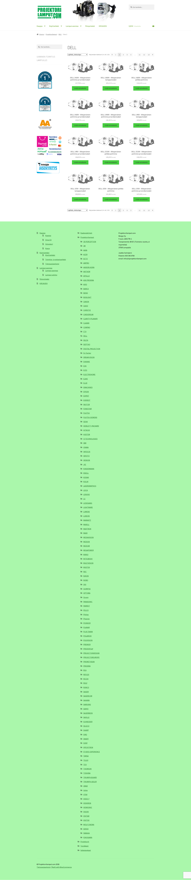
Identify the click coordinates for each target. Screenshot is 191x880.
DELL (60, 34)
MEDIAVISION (88, 537)
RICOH (85, 679)
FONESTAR (87, 409)
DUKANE (86, 361)
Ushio (85, 790)
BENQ (85, 293)
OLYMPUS (87, 589)
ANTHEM (86, 271)
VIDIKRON (87, 803)
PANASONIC (87, 602)
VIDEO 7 (86, 799)
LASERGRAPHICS (89, 486)
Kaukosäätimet (86, 233)
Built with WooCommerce (62, 867)
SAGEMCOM (87, 696)
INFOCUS (86, 452)
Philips (86, 614)
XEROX (85, 829)
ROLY (85, 683)
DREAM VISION (89, 357)
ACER (85, 254)
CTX (84, 331)
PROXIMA (87, 666)
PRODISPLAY (88, 649)
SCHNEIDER (87, 722)
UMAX (85, 786)
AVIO (85, 284)
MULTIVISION (88, 563)
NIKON (86, 576)
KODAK (86, 477)
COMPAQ (86, 327)
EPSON (86, 392)
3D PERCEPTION (89, 242)
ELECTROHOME (89, 374)
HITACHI (86, 430)
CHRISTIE (87, 310)
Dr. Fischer (87, 353)
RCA (84, 670)
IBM (84, 443)
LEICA (85, 490)
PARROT (86, 606)
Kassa (47, 248)
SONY (85, 743)
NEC (85, 572)
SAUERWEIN (88, 713)
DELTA (85, 340)
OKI (84, 584)
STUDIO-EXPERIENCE (91, 752)
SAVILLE (86, 717)
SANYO (85, 709)
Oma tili (48, 240)
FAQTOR (86, 404)
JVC (84, 464)
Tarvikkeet (84, 846)
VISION (86, 812)
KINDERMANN (88, 469)
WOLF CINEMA (88, 824)
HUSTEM (86, 434)
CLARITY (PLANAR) (90, 319)
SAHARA (86, 700)
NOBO (85, 580)
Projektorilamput (51, 34)
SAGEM (86, 692)
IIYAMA (86, 447)
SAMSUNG (87, 704)
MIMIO (85, 554)
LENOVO (86, 494)
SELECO (86, 726)
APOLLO (86, 276)
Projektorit (84, 842)
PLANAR (86, 627)
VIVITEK (86, 820)
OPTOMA (86, 593)
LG (84, 499)
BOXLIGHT (87, 297)
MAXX (85, 533)
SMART (86, 739)
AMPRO (86, 263)
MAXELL (86, 524)
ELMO (85, 379)
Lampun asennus (72, 26)
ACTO (85, 259)
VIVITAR (86, 816)
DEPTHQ (86, 344)
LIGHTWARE (88, 507)
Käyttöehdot (54, 26)
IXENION (86, 460)
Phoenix (86, 619)
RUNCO (86, 687)
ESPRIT (86, 396)
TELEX (85, 760)
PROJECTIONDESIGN (91, 653)
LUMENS (86, 512)
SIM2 (85, 734)
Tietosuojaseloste (52, 264)
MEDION (86, 542)
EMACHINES (88, 387)
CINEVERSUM (88, 314)
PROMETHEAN (89, 662)
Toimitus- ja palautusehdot (55, 259)
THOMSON (87, 769)
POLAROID (87, 636)
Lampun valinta (51, 275)
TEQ (85, 764)
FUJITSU (86, 413)
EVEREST (86, 400)
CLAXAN (86, 323)
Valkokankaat (85, 850)
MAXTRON (87, 529)
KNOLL (86, 473)
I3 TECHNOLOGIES (90, 439)
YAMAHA (86, 833)
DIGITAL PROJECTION (91, 349)
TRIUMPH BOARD (90, 777)
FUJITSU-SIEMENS (90, 417)
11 (139, 55)
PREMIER (87, 644)
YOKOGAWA (87, 837)
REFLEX (86, 674)
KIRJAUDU (103, 26)
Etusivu (41, 34)
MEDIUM (86, 546)
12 (144, 55)
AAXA (85, 250)
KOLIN (85, 481)
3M (84, 246)
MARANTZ (87, 520)
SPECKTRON (88, 747)
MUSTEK (86, 567)
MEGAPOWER (88, 550)
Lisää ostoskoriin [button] (80, 88)
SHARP (86, 730)
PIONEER (87, 623)
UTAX (85, 794)
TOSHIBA (86, 773)
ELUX (85, 383)
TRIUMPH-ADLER (90, 782)
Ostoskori (49, 244)
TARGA (86, 756)
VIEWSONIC (87, 807)
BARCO (86, 289)
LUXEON (86, 516)
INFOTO (86, 456)
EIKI (85, 366)
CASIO (85, 306)
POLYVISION (88, 640)
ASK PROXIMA (88, 280)
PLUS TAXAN (88, 632)
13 (149, 55)
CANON (86, 302)
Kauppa (39, 26)
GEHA (85, 421)
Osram (85, 597)
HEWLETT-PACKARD (91, 426)
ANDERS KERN (88, 267)
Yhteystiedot (90, 26)
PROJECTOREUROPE (91, 657)
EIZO (85, 370)
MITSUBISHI (88, 559)
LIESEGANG (87, 503)
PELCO (86, 610)
